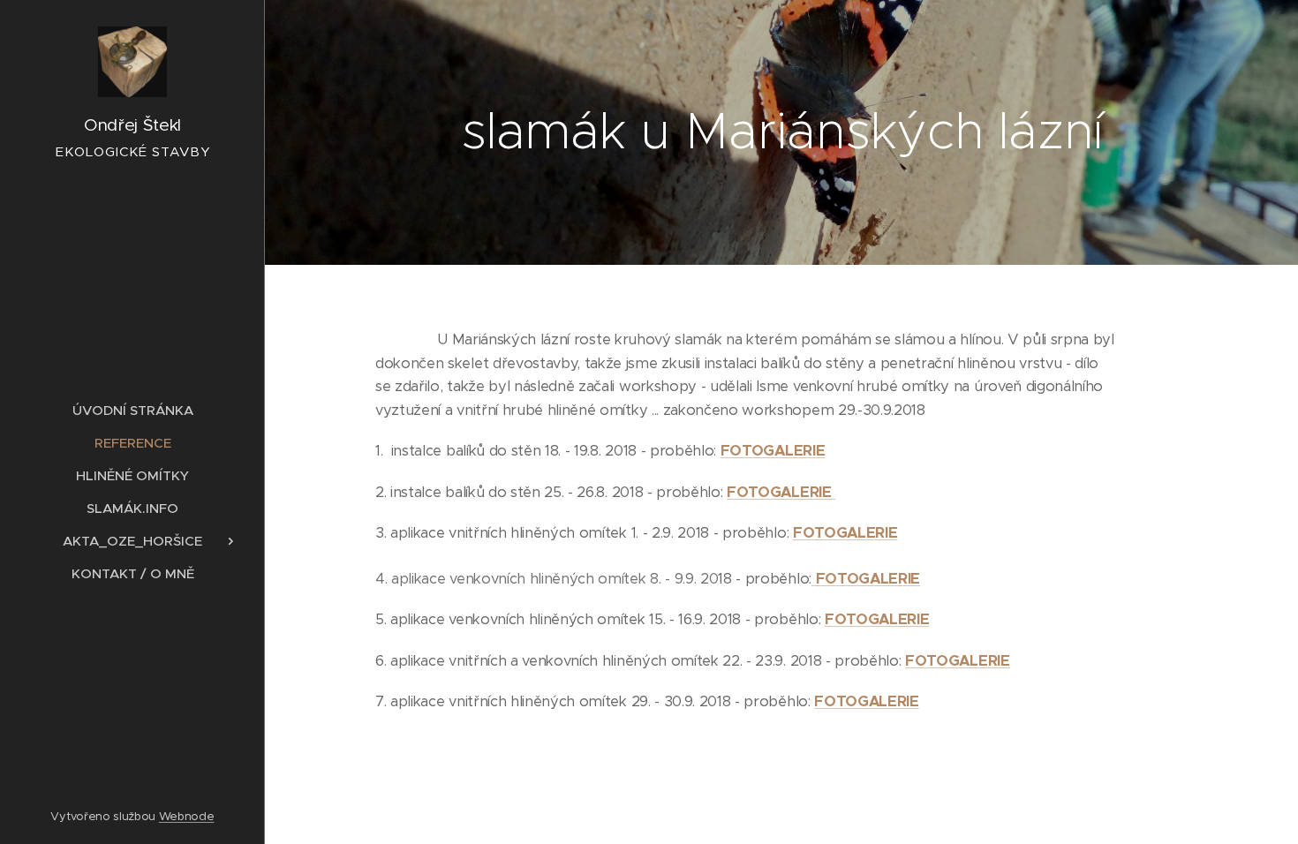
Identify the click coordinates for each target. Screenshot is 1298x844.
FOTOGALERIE (773, 450)
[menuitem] (132, 410)
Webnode (187, 816)
